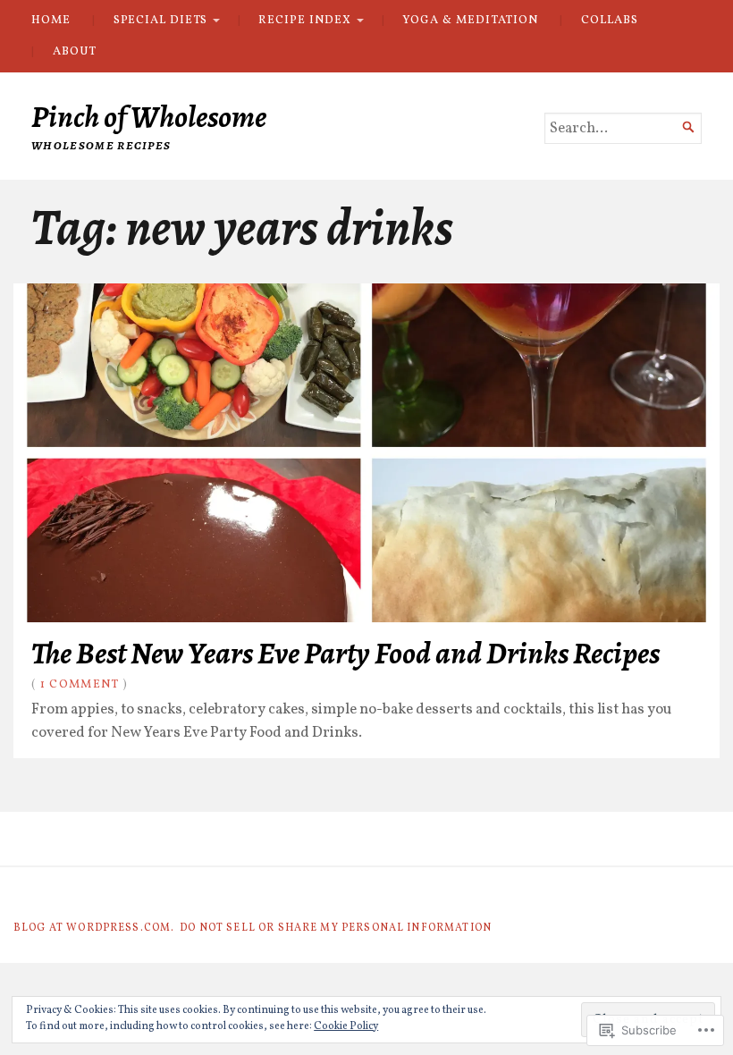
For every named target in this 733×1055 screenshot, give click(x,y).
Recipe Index (304, 20)
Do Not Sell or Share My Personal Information (336, 928)
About (75, 51)
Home (51, 20)
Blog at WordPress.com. (93, 928)
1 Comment (80, 684)
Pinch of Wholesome (148, 117)
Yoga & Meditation (470, 20)
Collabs (609, 20)
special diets (160, 20)
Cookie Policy (346, 1026)
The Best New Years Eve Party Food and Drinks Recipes (345, 653)
